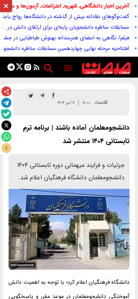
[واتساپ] (6, 136)
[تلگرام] (6, 102)
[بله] (6, 114)
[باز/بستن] (6, 148)
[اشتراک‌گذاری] (6, 91)
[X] (6, 125)
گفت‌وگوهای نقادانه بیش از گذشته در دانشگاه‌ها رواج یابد (65, 16)
